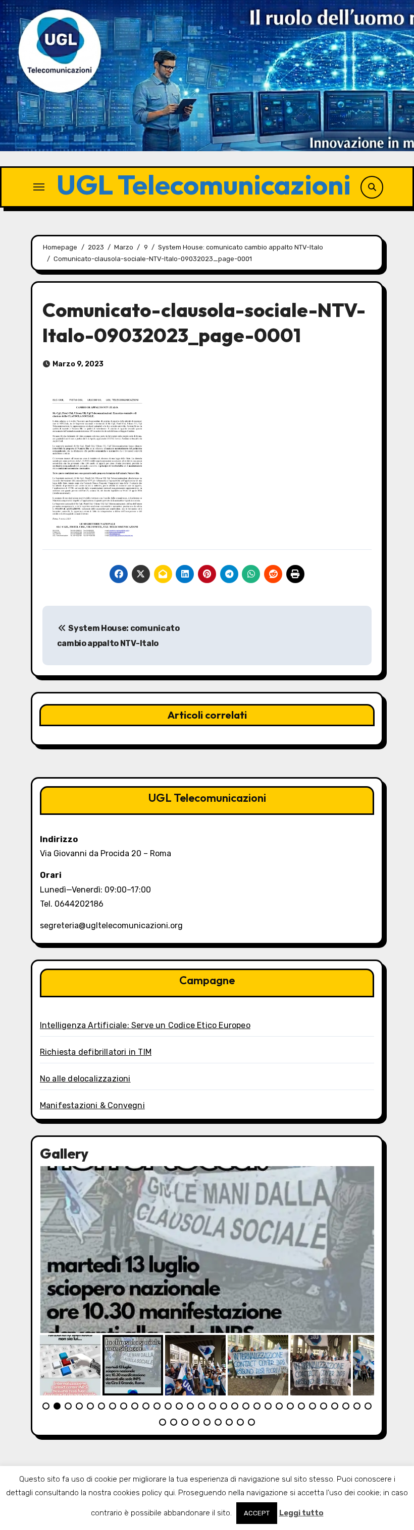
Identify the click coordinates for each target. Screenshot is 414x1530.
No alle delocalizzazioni (85, 1078)
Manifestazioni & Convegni (92, 1105)
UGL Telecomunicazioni (204, 184)
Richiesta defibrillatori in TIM (95, 1052)
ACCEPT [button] (257, 1513)
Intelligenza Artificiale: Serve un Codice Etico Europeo (145, 1025)
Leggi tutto (301, 1512)
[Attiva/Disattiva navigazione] (39, 187)
